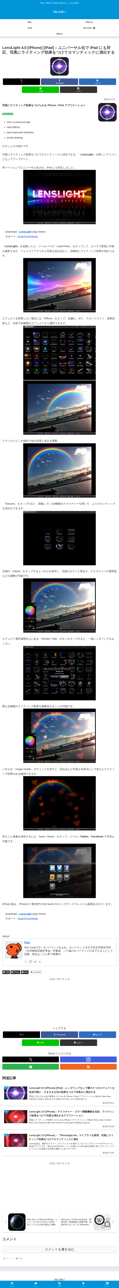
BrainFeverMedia (28, 236)
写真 (7, 972)
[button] (78, 89)
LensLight (25, 231)
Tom (27, 942)
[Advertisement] (59, 1002)
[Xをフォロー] (26, 961)
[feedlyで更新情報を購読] (35, 961)
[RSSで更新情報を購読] (40, 961)
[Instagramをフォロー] (30, 961)
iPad (26, 972)
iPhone (16, 972)
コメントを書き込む (59, 1249)
